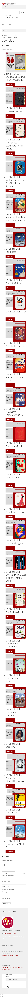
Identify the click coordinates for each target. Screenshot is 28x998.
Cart (7, 987)
